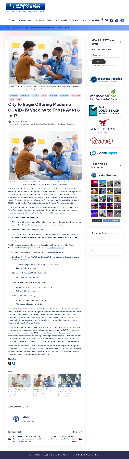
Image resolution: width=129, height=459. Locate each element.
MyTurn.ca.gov (39, 341)
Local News (53, 95)
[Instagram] (111, 20)
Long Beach (64, 95)
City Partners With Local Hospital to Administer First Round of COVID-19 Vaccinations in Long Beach (69, 390)
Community (13, 95)
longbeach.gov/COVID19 (34, 348)
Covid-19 (35, 95)
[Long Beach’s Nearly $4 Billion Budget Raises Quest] (117, 198)
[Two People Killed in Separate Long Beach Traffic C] (94, 183)
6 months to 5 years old (55, 248)
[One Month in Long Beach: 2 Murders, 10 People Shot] (102, 198)
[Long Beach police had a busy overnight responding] (102, 206)
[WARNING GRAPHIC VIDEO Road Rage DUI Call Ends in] (117, 206)
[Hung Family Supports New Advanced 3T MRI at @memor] (102, 191)
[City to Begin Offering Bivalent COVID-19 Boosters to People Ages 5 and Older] (44, 380)
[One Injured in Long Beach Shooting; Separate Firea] (110, 213)
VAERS (36, 323)
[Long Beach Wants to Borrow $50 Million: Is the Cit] (117, 191)
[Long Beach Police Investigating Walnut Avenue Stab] (110, 206)
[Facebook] (102, 20)
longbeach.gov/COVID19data (58, 351)
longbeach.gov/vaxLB (63, 338)
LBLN (25, 416)
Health (44, 95)
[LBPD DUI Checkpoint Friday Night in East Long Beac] (94, 191)
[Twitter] (106, 20)
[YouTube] (116, 20)
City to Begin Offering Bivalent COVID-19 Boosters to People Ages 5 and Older (44, 390)
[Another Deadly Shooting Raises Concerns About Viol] (110, 198)
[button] (28, 422)
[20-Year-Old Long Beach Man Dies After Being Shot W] (110, 183)
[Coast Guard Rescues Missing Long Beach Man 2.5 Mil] (117, 183)
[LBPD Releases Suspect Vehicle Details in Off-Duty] (117, 213)
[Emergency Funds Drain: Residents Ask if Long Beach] (102, 213)
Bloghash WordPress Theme (89, 455)
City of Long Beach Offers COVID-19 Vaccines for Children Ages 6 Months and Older (19, 390)
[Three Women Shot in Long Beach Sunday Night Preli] (110, 191)
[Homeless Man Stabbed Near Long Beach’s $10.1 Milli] (102, 183)
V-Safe (21, 317)
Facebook (97, 233)
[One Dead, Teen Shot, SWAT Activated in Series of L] (94, 213)
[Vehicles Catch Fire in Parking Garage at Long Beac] (94, 198)
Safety (12, 99)
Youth (19, 99)
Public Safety (76, 95)
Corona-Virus (25, 95)
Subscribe (98, 62)
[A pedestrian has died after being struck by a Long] (94, 206)
